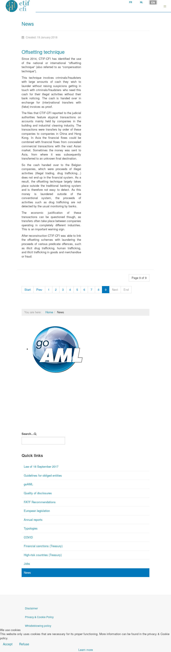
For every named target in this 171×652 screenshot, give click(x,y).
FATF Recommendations (40, 502)
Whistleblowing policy (38, 625)
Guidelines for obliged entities (43, 475)
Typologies (31, 528)
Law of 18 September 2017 (41, 466)
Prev (39, 289)
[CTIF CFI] (18, 6)
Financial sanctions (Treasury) (43, 546)
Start (27, 289)
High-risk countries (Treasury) (43, 555)
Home (49, 312)
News (27, 572)
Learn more (85, 650)
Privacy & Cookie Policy (39, 617)
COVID (28, 537)
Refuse (24, 644)
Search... (28, 434)
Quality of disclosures (38, 493)
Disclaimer (31, 608)
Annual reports (33, 519)
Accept (7, 644)
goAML (35, 376)
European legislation (37, 511)
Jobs (27, 563)
